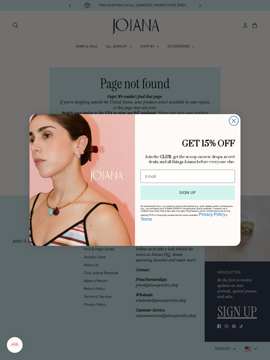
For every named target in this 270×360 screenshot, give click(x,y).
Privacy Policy (212, 214)
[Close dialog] (233, 120)
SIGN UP (187, 192)
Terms (146, 219)
